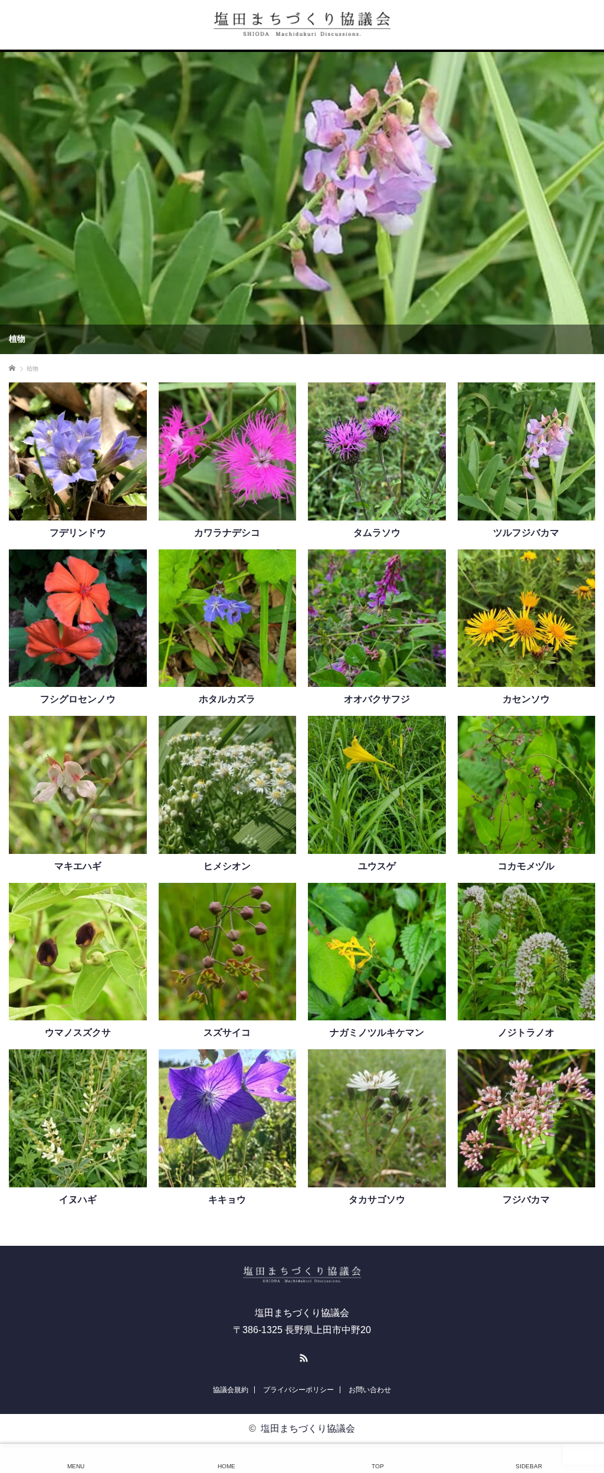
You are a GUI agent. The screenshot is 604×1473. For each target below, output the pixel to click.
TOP (378, 1466)
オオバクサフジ (377, 699)
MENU (75, 1466)
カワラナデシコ (227, 533)
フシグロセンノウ (78, 699)
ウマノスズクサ (78, 1032)
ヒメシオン (227, 866)
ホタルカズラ (227, 699)
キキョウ (227, 1199)
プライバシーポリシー (298, 1390)
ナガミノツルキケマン (377, 1032)
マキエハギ (77, 866)
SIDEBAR (529, 1466)
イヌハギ (78, 1199)
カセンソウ (526, 699)
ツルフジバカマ (526, 533)
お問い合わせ (370, 1390)
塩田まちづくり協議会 (308, 1428)
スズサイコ (227, 1032)
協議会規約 (230, 1390)
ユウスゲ (377, 866)
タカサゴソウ (377, 1199)
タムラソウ (377, 533)
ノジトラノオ (526, 1032)
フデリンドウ (78, 533)
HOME (226, 1466)
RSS (302, 1356)
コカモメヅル (526, 866)
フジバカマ (526, 1199)
